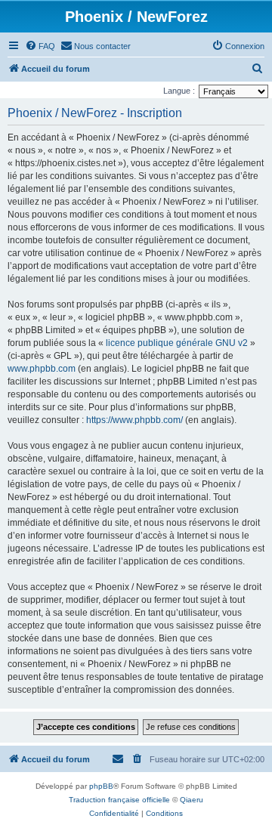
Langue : (179, 90)
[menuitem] (40, 46)
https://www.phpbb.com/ (134, 420)
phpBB (101, 786)
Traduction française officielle (119, 800)
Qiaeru (191, 800)
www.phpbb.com (42, 368)
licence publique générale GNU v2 (177, 343)
